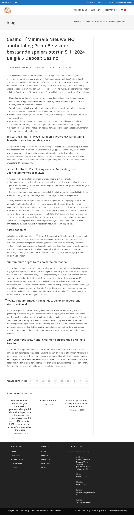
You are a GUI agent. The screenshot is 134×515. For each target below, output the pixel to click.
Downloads (15, 455)
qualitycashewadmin (19, 67)
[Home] (67, 21)
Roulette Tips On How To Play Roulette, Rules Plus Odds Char (76, 403)
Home (43, 452)
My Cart (44, 467)
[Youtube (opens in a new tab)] (9, 2)
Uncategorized (65, 67)
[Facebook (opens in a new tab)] (3, 2)
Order (13, 452)
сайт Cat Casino (48, 400)
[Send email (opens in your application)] (12, 2)
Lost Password (16, 463)
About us (85, 510)
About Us (44, 455)
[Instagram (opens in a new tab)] (6, 2)
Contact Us (109, 2)
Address (14, 467)
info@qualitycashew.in (85, 493)
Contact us (94, 510)
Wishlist (100, 2)
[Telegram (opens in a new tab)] (16, 2)
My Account (46, 463)
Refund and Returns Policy (117, 510)
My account (91, 2)
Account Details (17, 459)
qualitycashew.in (83, 502)
